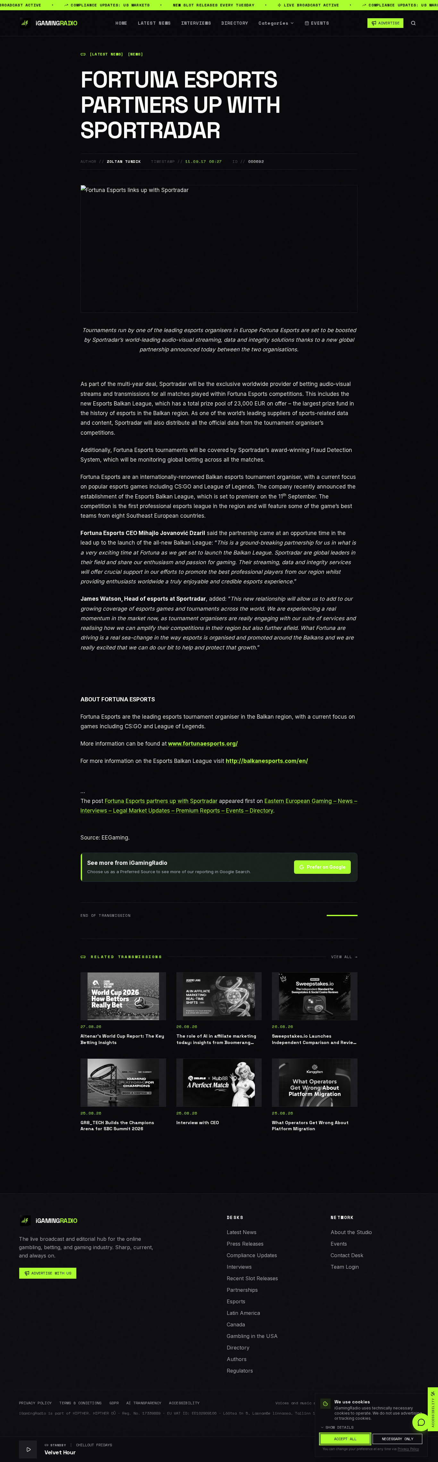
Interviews (196, 23)
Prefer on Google (326, 867)
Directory (234, 23)
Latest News (154, 23)
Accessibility (184, 1403)
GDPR (114, 1403)
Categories (273, 23)
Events (320, 23)
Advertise (389, 23)
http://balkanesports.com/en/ (267, 761)
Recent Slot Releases (252, 1278)
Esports (236, 1301)
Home (121, 23)
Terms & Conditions (80, 1403)
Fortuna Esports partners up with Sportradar (161, 801)
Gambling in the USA (252, 1336)
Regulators (240, 1370)
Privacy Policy (35, 1403)
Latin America (243, 1313)
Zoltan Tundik (124, 161)
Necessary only (397, 1438)
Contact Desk (347, 1255)
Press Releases (245, 1244)
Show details (339, 1427)
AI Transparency (144, 1403)
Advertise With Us (51, 1273)
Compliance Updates (252, 1255)
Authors (237, 1359)
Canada (236, 1324)
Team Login (345, 1267)
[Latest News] (106, 54)
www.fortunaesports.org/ (203, 743)
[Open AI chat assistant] (421, 1422)
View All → (344, 956)
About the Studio (351, 1232)
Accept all (345, 1438)
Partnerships (242, 1290)
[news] (135, 54)
